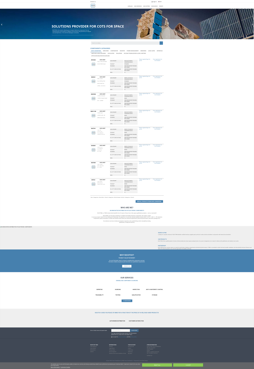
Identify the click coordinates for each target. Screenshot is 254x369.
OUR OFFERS (146, 6)
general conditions (122, 336)
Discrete (122, 51)
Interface (160, 51)
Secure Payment (112, 351)
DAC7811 (93, 128)
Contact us (93, 1)
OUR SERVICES (138, 6)
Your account (131, 344)
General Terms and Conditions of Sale (117, 353)
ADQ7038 (93, 94)
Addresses (130, 351)
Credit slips (130, 350)
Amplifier (106, 51)
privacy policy (134, 336)
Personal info (131, 346)
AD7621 (93, 180)
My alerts (130, 353)
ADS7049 (93, 162)
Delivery (111, 346)
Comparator (114, 51)
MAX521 (93, 77)
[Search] (161, 43)
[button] (19, 24)
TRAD (123, 360)
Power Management (133, 51)
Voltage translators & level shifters (135, 53)
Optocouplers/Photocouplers (100, 56)
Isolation (119, 53)
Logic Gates (151, 51)
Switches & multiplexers (98, 53)
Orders (129, 348)
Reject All (157, 365)
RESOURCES (154, 6)
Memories (143, 51)
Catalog (130, 6)
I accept (188, 365)
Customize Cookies (65, 367)
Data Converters (96, 51)
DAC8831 (93, 145)
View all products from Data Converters (149, 201)
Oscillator (111, 53)
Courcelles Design (144, 360)
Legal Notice (112, 348)
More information (55, 367)
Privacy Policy (112, 350)
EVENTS (161, 6)
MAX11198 (93, 111)
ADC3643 (93, 60)
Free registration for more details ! (157, 60)
